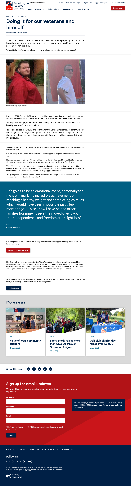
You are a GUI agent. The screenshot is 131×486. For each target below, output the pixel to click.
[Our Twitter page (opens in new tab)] (19, 461)
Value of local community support (25, 342)
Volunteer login (67, 449)
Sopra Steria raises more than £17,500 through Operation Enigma (65, 344)
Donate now (118, 8)
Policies (31, 449)
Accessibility (21, 449)
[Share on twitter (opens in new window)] (28, 369)
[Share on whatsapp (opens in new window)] (45, 369)
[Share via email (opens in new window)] (50, 369)
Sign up (11, 435)
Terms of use (41, 449)
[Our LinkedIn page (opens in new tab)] (24, 461)
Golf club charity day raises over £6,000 (103, 342)
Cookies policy (54, 449)
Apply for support (101, 3)
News (8, 16)
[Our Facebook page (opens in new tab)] (8, 461)
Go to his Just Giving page (18, 250)
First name (10, 397)
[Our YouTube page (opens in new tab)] (30, 461)
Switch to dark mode (37, 2)
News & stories (83, 9)
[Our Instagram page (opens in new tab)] (13, 461)
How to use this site (118, 3)
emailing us (97, 405)
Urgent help (88, 3)
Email (8, 416)
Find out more (13, 288)
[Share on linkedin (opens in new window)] (39, 369)
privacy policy (47, 427)
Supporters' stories (19, 16)
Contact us (10, 449)
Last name (10, 406)
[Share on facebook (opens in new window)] (34, 369)
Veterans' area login (73, 3)
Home (29, 9)
